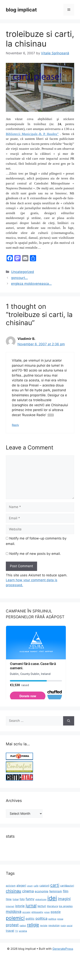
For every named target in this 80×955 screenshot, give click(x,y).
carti (54, 885)
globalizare (40, 899)
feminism (55, 891)
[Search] (68, 721)
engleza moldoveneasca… (31, 284)
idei (52, 898)
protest (12, 925)
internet (10, 906)
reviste (43, 925)
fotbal (16, 899)
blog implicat (21, 10)
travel (10, 930)
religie (33, 924)
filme (9, 899)
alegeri (21, 885)
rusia (63, 925)
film (65, 891)
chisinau (13, 890)
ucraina (23, 930)
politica (41, 918)
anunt (30, 886)
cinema (28, 891)
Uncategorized (22, 272)
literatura (52, 906)
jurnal (31, 905)
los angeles (66, 906)
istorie (20, 906)
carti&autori (67, 885)
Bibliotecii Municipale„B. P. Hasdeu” (32, 134)
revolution (54, 925)
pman (47, 912)
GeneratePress (62, 949)
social (69, 925)
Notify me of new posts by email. (35, 554)
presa (60, 919)
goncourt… (19, 278)
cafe (36, 885)
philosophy (37, 912)
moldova (13, 911)
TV (16, 931)
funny (30, 899)
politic (30, 918)
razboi (23, 925)
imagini (64, 898)
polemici (15, 918)
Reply (15, 425)
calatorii (44, 885)
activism (11, 885)
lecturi (41, 906)
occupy (26, 912)
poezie (56, 912)
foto (22, 899)
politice (52, 918)
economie (41, 891)
